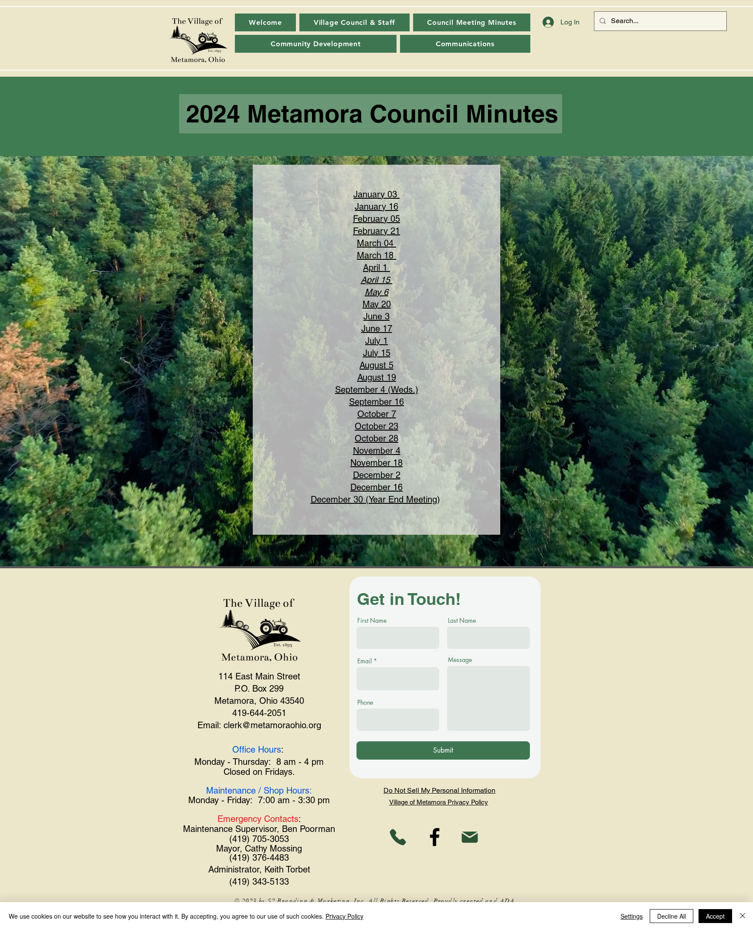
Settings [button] (632, 916)
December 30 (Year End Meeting (374, 499)
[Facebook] (435, 837)
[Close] (742, 916)
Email (364, 661)
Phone (365, 702)
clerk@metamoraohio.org (272, 725)
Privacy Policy (344, 916)
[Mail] (470, 837)
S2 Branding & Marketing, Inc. (317, 901)
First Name (372, 621)
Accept (715, 916)
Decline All (671, 916)
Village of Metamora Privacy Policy (438, 802)
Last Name (462, 621)
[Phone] (397, 837)
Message (460, 660)
